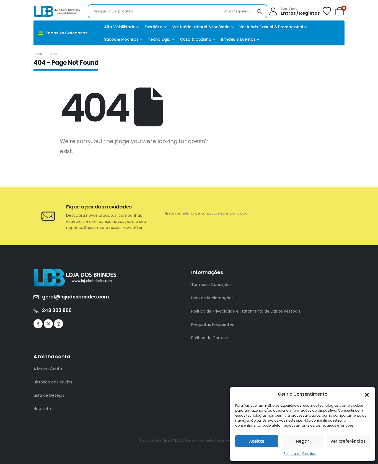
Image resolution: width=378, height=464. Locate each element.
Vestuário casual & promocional (271, 27)
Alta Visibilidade (119, 27)
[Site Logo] (57, 11)
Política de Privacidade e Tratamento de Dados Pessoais (245, 311)
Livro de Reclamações (212, 298)
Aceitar (257, 441)
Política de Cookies (300, 453)
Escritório (154, 27)
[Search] (259, 11)
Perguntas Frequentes (212, 324)
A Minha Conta (47, 369)
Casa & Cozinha (195, 39)
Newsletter (43, 408)
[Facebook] (38, 323)
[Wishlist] (327, 11)
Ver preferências (348, 441)
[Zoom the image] (74, 272)
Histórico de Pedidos (52, 382)
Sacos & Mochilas (121, 39)
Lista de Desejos (48, 395)
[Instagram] (58, 323)
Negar (302, 441)
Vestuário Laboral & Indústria (201, 27)
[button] (367, 394)
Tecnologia (159, 39)
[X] (48, 323)
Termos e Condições (211, 284)
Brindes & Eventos (238, 39)
